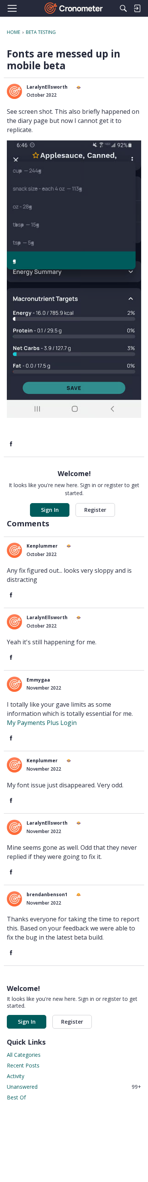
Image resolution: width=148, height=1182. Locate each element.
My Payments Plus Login (42, 722)
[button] (14, 91)
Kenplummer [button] (42, 546)
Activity (15, 1076)
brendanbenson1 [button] (47, 894)
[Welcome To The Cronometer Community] (74, 8)
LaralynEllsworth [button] (47, 87)
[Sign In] (137, 8)
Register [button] (95, 509)
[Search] (123, 8)
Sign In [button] (50, 509)
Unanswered (74, 1086)
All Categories (24, 1054)
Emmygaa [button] (38, 680)
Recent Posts (23, 1065)
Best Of (16, 1097)
